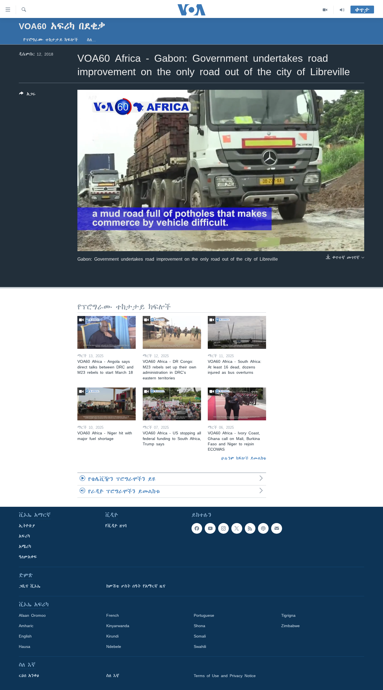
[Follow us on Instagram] (223, 528)
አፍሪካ (24, 536)
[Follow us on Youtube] (210, 528)
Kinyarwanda (117, 625)
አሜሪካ (25, 546)
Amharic (26, 625)
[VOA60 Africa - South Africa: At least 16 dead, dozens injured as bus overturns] (237, 332)
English (25, 636)
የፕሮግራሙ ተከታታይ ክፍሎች (50, 39)
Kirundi (112, 636)
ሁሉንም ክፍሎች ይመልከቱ (243, 458)
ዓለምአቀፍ (28, 557)
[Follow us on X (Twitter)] (236, 528)
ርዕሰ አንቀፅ (29, 675)
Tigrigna (288, 615)
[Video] (325, 10)
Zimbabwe (290, 625)
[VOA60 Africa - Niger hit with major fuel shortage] (106, 404)
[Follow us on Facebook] (197, 528)
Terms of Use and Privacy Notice (225, 675)
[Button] (27, 95)
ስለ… (91, 39)
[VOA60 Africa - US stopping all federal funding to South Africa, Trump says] (172, 404)
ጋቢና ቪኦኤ (29, 586)
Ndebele (113, 646)
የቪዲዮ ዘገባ (116, 525)
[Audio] (342, 10)
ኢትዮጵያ (27, 525)
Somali (200, 636)
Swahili (200, 646)
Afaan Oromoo (32, 615)
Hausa (24, 646)
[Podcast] (263, 528)
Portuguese (204, 615)
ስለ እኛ (112, 675)
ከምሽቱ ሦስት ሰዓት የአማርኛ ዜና (135, 586)
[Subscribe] (276, 528)
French (112, 615)
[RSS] (250, 528)
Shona (199, 625)
